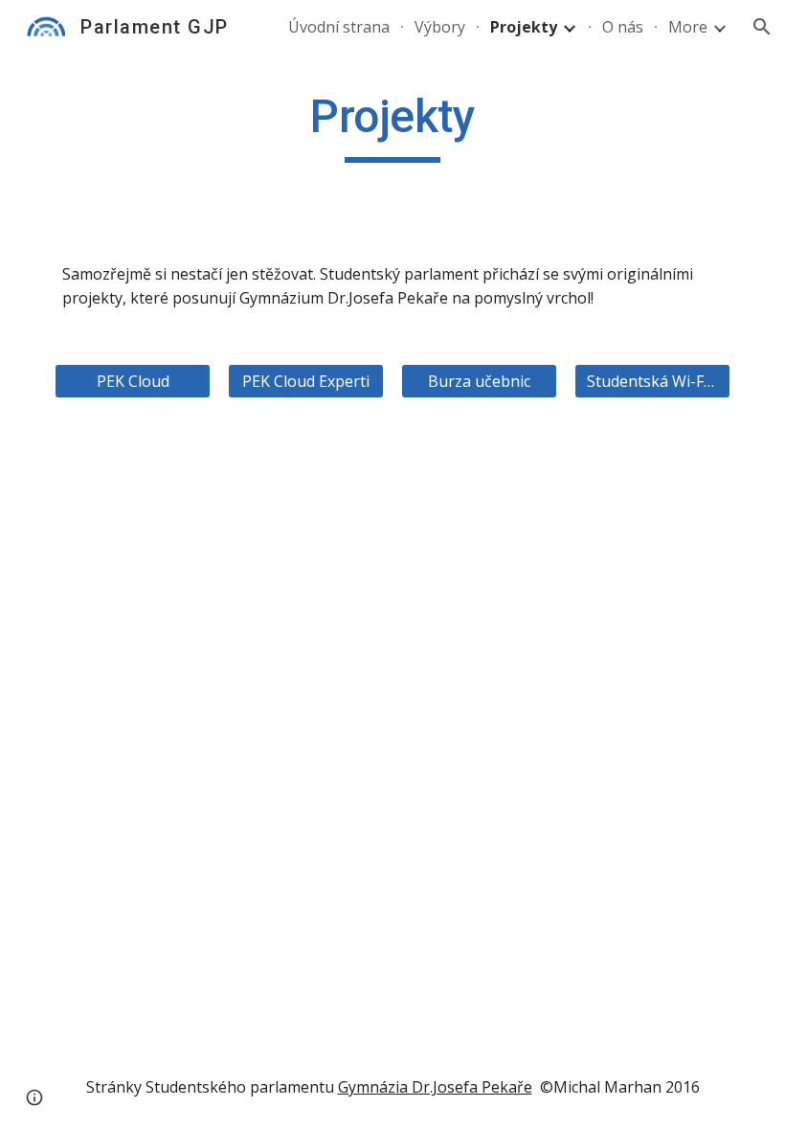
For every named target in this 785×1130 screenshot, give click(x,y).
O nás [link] (622, 26)
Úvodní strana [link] (339, 26)
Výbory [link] (440, 26)
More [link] (687, 26)
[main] (392, 125)
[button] (762, 27)
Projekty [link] (523, 26)
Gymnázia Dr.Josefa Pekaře (435, 1086)
